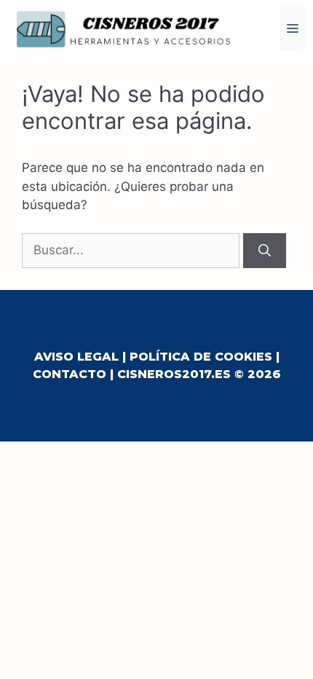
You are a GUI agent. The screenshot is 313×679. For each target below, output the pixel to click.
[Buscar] (264, 250)
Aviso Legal (76, 357)
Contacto (69, 374)
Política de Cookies (201, 357)
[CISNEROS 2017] (124, 28)
